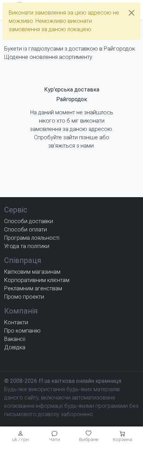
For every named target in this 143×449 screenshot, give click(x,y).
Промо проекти (24, 296)
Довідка (14, 347)
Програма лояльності (31, 238)
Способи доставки (28, 221)
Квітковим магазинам (32, 271)
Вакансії (14, 339)
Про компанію (22, 330)
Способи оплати (25, 229)
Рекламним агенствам (33, 288)
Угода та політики (26, 246)
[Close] (131, 13)
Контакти (16, 322)
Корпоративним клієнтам (36, 280)
